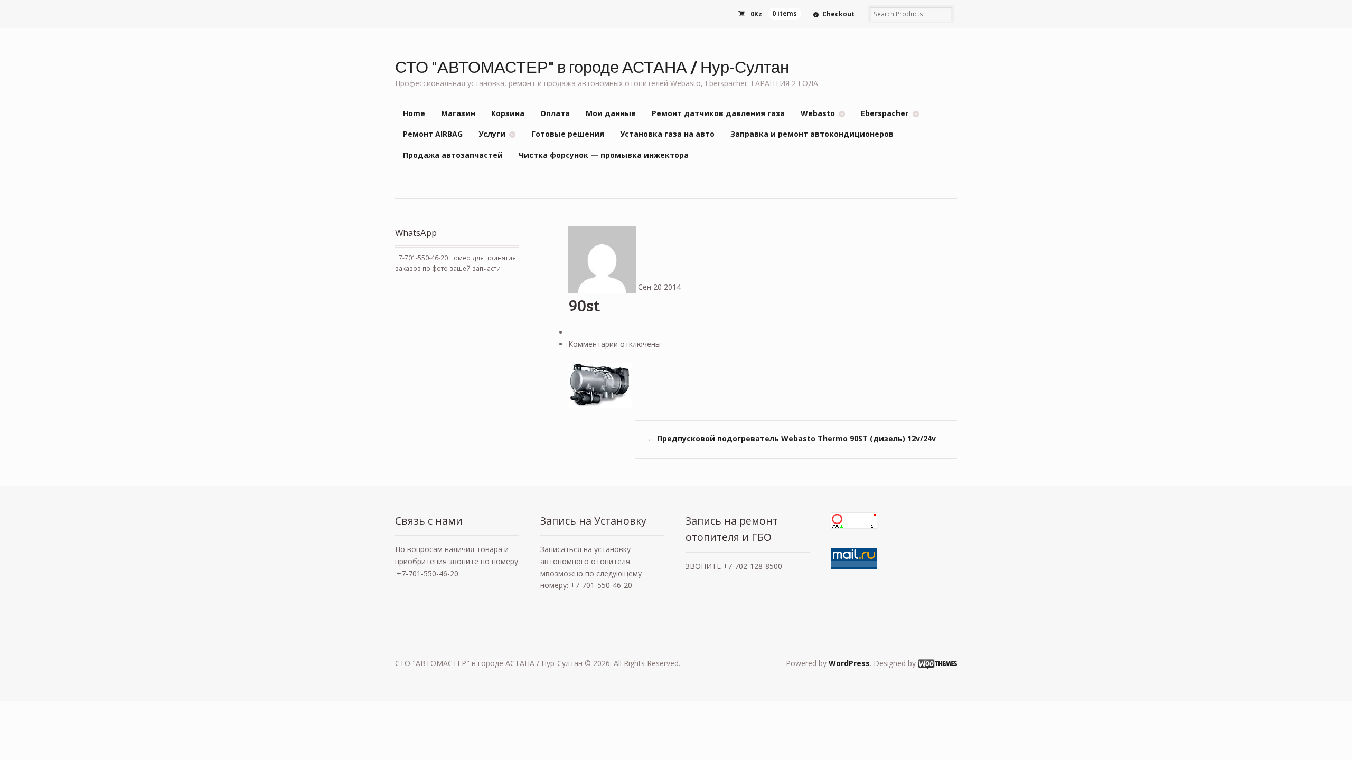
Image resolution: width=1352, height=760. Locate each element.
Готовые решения (567, 134)
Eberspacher (884, 113)
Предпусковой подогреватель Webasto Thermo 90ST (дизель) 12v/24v (791, 438)
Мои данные (611, 113)
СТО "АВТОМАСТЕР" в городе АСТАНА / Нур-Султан (592, 66)
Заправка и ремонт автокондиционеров (812, 134)
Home (414, 113)
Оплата (555, 113)
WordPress (849, 663)
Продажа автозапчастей (453, 155)
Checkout (838, 14)
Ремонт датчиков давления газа (718, 113)
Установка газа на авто (667, 134)
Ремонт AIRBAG (433, 134)
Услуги (491, 134)
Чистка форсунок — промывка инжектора (604, 155)
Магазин (458, 113)
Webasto (818, 113)
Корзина (507, 113)
